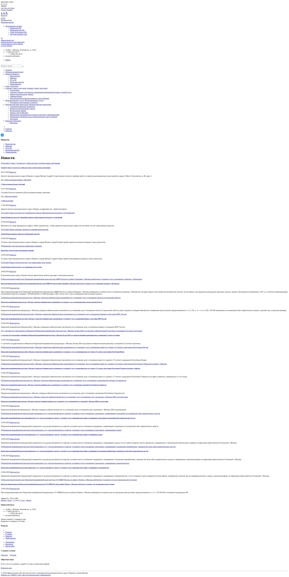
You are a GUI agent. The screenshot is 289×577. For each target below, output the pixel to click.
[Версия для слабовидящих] (2, 64)
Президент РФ (15, 28)
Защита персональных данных (21, 94)
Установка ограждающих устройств (23, 102)
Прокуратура (15, 76)
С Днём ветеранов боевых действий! (13, 184)
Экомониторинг (16, 96)
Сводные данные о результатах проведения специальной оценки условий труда (40, 92)
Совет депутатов (11, 86)
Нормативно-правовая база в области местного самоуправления (34, 115)
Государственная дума (18, 34)
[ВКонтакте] (2, 135)
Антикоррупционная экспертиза (22, 107)
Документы (9, 542)
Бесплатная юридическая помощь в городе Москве (29, 98)
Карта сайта (10, 546)
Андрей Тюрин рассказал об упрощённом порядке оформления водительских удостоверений (31, 217)
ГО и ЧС (13, 80)
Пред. (10, 500)
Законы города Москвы (19, 113)
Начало (3, 500)
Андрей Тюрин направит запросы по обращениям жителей (20, 234)
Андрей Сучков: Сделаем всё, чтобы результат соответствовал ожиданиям (25, 168)
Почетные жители (17, 82)
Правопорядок (15, 84)
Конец (28, 500)
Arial (2, 8)
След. (23, 500)
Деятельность (10, 538)
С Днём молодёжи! (7, 201)
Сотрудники (14, 90)
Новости (8, 74)
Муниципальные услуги (14, 100)
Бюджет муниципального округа (22, 109)
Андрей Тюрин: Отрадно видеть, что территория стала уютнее (21, 267)
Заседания (14, 119)
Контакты (9, 121)
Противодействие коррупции (16, 105)
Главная (8, 70)
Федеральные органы (13, 26)
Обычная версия (7, 22)
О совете (8, 534)
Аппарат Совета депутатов (15, 88)
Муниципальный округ (14, 72)
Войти (7, 60)
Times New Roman (9, 8)
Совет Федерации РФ (18, 32)
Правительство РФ (17, 30)
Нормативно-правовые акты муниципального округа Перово (33, 117)
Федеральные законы (18, 111)
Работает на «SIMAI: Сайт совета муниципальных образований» (26, 575)
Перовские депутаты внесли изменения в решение (17, 250)
